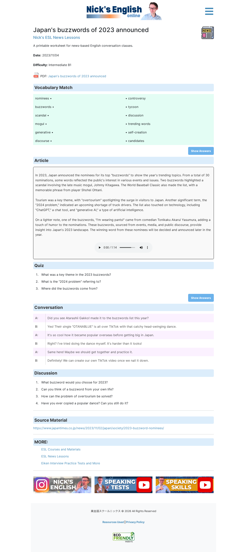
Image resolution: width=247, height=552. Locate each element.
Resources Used (113, 522)
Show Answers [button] (201, 151)
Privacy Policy (135, 522)
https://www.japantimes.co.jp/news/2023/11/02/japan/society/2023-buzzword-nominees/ (98, 428)
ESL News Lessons (55, 456)
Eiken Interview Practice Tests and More (70, 463)
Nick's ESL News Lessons (56, 37)
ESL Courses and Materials (60, 449)
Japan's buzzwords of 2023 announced (77, 76)
